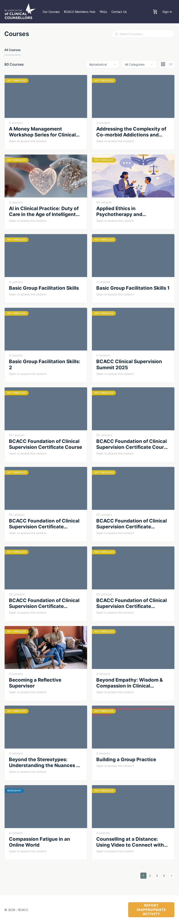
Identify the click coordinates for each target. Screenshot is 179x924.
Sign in (167, 12)
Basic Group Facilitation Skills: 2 (44, 364)
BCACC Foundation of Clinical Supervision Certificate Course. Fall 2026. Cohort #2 (131, 524)
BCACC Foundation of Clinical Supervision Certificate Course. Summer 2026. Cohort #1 (45, 603)
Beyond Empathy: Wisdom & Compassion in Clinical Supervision (129, 683)
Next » (172, 876)
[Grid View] (163, 64)
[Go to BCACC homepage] (20, 11)
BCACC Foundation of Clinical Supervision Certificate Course (45, 444)
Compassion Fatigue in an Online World (39, 842)
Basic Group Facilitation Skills (44, 288)
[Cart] (155, 11)
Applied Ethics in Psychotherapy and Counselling (119, 212)
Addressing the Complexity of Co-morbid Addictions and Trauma (131, 132)
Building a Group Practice (126, 759)
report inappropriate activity (151, 909)
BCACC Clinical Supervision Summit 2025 (129, 364)
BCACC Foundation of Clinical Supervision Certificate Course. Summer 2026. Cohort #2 (132, 603)
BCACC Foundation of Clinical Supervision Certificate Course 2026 (132, 444)
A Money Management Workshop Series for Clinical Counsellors (42, 132)
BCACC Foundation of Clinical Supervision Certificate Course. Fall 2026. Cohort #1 (44, 524)
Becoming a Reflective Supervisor (35, 683)
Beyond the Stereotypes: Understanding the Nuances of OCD (45, 763)
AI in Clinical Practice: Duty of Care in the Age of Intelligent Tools (44, 212)
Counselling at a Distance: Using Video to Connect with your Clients (130, 842)
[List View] (170, 64)
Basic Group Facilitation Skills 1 (133, 288)
